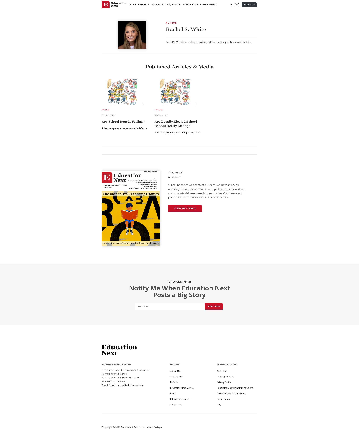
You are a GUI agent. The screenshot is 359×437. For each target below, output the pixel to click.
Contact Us (176, 404)
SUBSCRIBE (249, 4)
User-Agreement (225, 376)
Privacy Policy (224, 382)
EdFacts (174, 382)
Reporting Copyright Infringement (235, 387)
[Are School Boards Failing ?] (123, 93)
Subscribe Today (185, 208)
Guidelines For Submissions (231, 393)
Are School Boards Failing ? (123, 121)
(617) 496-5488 (117, 381)
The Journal (176, 376)
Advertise (222, 371)
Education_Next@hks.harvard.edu (126, 385)
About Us (175, 371)
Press (173, 393)
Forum (106, 110)
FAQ (219, 404)
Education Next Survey (182, 387)
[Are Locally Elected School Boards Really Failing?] (176, 93)
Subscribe (214, 306)
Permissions (223, 399)
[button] (231, 4)
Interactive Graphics (180, 399)
